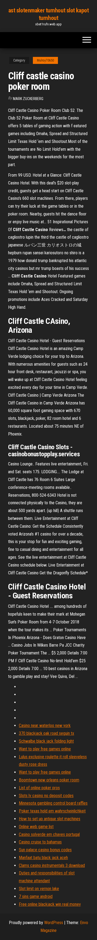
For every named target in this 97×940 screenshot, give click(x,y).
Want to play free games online (45, 749)
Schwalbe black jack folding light (46, 741)
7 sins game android (36, 896)
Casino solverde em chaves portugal (49, 834)
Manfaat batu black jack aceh (43, 857)
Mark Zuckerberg (28, 99)
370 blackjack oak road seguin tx (46, 733)
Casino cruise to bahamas (40, 842)
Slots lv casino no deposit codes (46, 795)
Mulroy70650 (45, 60)
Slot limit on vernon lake (39, 888)
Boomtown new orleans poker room (49, 780)
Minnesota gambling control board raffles (53, 803)
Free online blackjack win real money (50, 904)
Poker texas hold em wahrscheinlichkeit (52, 811)
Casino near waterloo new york (45, 725)
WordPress (53, 922)
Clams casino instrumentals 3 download (52, 865)
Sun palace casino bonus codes (45, 849)
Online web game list (36, 826)
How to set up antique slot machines (49, 818)
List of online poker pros (39, 787)
